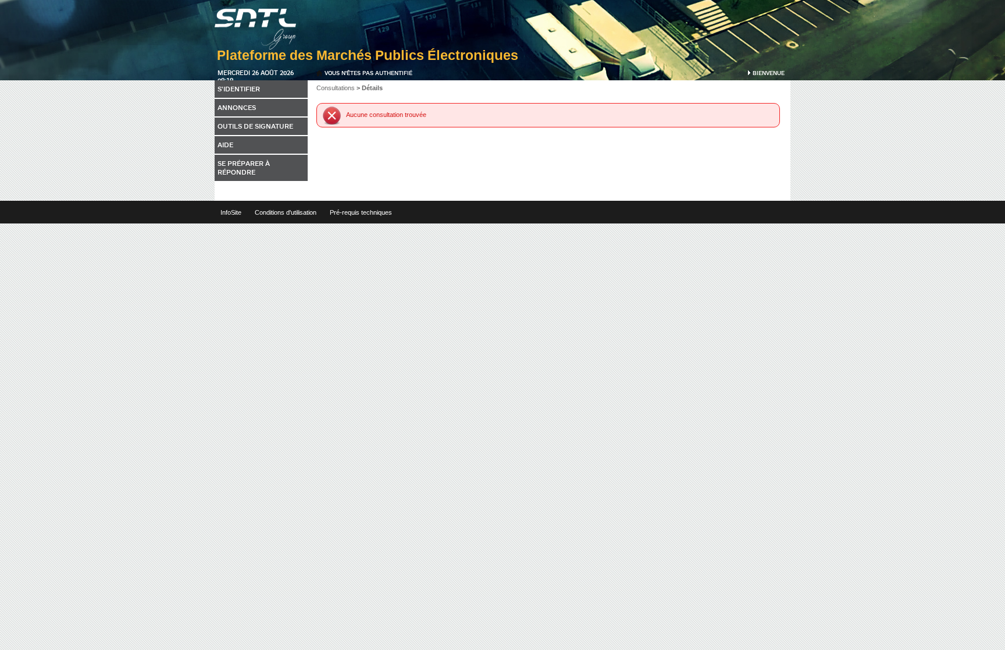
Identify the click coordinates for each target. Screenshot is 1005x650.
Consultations (335, 87)
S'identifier (239, 88)
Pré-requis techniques (361, 212)
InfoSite (230, 212)
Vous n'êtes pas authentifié (368, 72)
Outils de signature (255, 126)
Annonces (237, 107)
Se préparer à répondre (244, 167)
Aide (225, 144)
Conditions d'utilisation (285, 212)
